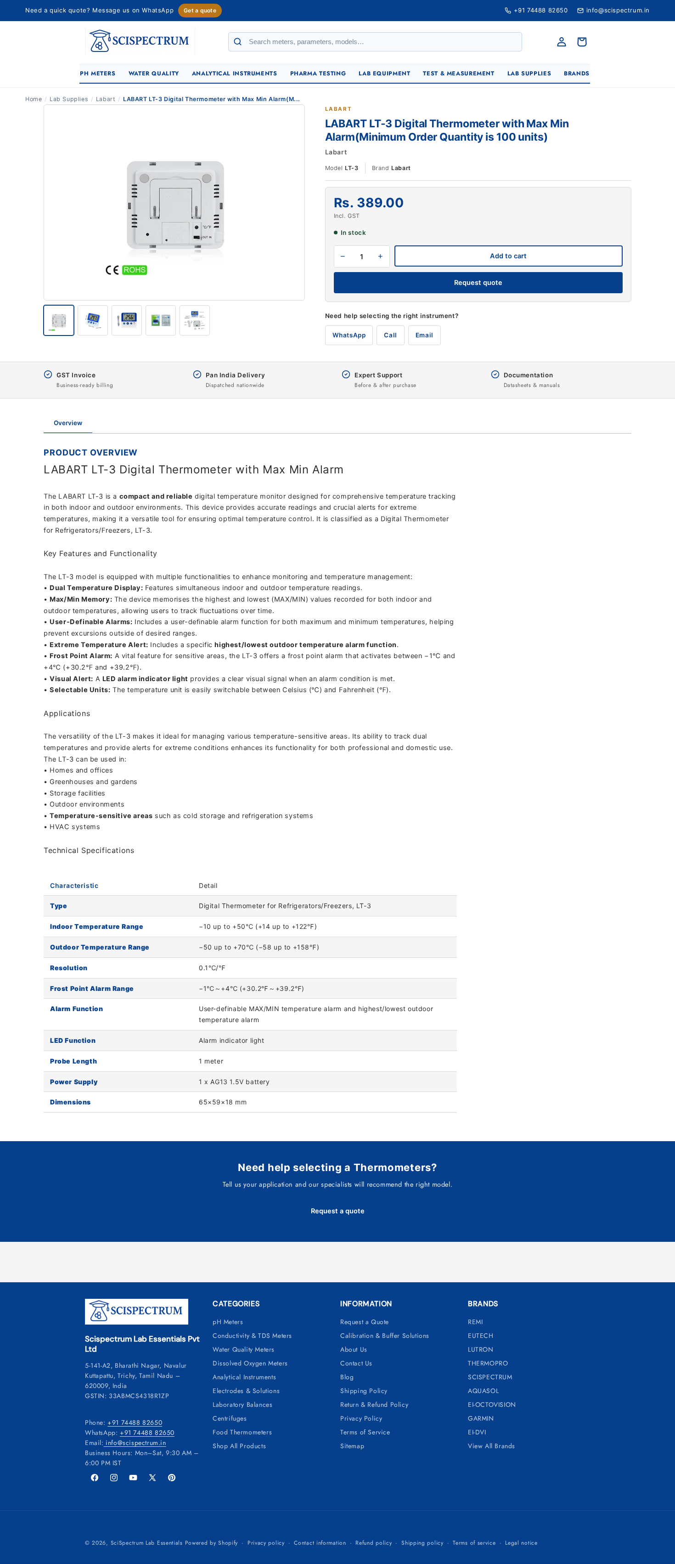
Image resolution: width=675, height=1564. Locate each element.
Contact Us (356, 1363)
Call (390, 335)
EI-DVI (477, 1432)
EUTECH (481, 1335)
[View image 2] (93, 320)
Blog (347, 1377)
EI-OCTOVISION (492, 1404)
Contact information (320, 1543)
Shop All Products (239, 1445)
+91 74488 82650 (541, 10)
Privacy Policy (361, 1418)
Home (33, 99)
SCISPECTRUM (490, 1377)
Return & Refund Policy (374, 1404)
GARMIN (481, 1418)
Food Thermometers (242, 1432)
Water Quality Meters (244, 1349)
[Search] (238, 42)
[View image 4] (161, 320)
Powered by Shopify (211, 1543)
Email (424, 335)
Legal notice (521, 1543)
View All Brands (491, 1445)
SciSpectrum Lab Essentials (147, 1543)
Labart (106, 99)
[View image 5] (195, 320)
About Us (353, 1349)
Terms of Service (365, 1432)
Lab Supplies (69, 99)
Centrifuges (230, 1418)
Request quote (478, 283)
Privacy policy (266, 1543)
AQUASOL (483, 1390)
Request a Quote (364, 1321)
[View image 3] (127, 320)
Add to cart (508, 256)
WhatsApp (349, 335)
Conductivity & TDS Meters (252, 1335)
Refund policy (373, 1543)
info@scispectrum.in (135, 1442)
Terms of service (474, 1543)
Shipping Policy (364, 1390)
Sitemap (352, 1445)
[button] (97, 73)
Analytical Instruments (244, 1377)
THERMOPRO (488, 1363)
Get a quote (200, 10)
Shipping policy (422, 1543)
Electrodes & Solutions (246, 1390)
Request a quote (338, 1211)
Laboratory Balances (242, 1404)
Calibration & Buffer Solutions (384, 1335)
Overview (68, 423)
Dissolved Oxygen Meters (250, 1363)
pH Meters (228, 1321)
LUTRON (481, 1349)
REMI (475, 1321)
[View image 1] (59, 320)
